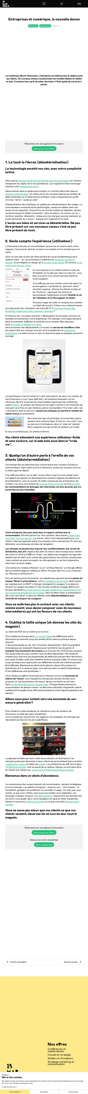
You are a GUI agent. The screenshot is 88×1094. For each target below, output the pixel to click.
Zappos (16, 404)
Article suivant (71, 962)
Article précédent (18, 962)
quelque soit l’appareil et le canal (52, 218)
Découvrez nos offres (44, 148)
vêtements (29, 216)
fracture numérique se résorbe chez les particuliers (43, 180)
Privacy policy (73, 1092)
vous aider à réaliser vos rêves (26, 324)
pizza (41, 764)
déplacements (45, 795)
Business (33, 26)
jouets (22, 764)
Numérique (45, 26)
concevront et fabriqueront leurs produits (53, 769)
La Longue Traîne (43, 636)
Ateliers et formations (60, 1058)
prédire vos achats (35, 801)
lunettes (19, 216)
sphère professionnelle (16, 193)
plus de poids (67, 486)
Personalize (44, 1092)
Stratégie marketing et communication (61, 1063)
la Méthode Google (16, 767)
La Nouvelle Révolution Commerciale (29, 684)
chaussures (12, 764)
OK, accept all (15, 1092)
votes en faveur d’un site (51, 483)
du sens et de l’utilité (54, 262)
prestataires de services (56, 581)
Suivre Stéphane (44, 844)
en (79, 3)
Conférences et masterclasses (57, 1050)
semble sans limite (29, 186)
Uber (77, 327)
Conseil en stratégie (59, 1054)
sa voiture (65, 213)
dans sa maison (51, 213)
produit (75, 483)
